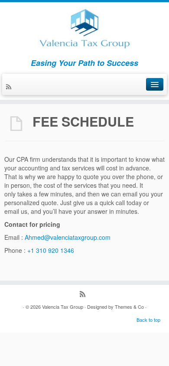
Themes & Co (129, 306)
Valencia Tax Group (62, 306)
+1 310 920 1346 (50, 250)
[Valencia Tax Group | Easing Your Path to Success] (84, 28)
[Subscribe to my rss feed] (10, 87)
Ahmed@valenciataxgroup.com (67, 237)
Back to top (148, 319)
